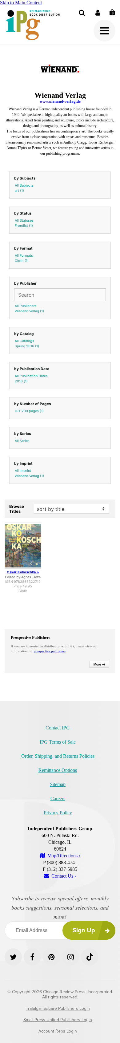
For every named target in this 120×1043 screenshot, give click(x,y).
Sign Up (84, 930)
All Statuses (24, 220)
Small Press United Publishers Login (57, 1019)
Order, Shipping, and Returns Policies (57, 756)
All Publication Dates (31, 376)
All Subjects (24, 185)
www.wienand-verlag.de (60, 101)
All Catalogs (24, 341)
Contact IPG (58, 727)
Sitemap (58, 784)
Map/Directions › (63, 855)
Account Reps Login (57, 1031)
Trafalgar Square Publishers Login (58, 1008)
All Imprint (23, 470)
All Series (22, 441)
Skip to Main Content (21, 2)
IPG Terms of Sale (58, 742)
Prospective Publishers (30, 637)
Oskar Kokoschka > (23, 572)
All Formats (24, 255)
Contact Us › (63, 876)
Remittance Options (57, 770)
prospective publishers (50, 651)
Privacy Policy (58, 812)
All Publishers (26, 306)
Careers (57, 798)
